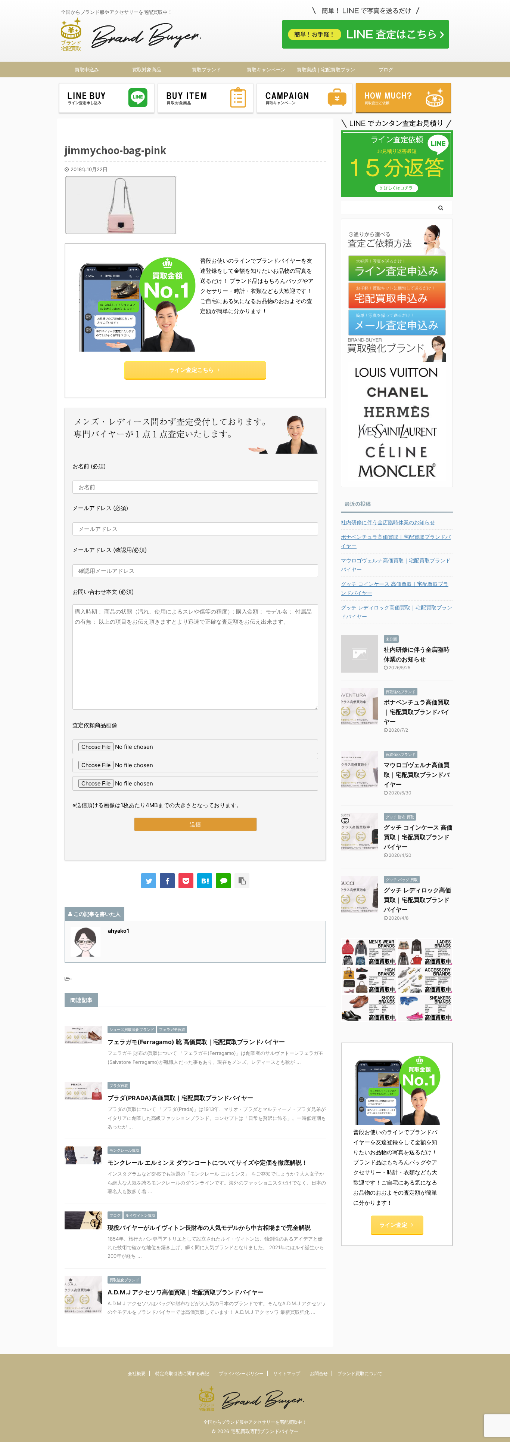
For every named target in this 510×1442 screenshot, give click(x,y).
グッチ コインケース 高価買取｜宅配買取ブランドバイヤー (394, 588)
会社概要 (137, 1373)
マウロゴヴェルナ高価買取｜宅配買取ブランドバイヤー (396, 564)
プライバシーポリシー (241, 1373)
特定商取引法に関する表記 (182, 1373)
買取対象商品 (146, 69)
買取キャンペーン (266, 69)
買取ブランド (206, 69)
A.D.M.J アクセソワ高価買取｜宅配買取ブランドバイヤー (186, 1292)
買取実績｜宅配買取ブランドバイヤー (326, 72)
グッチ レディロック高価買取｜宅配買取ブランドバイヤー (396, 612)
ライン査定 (393, 1224)
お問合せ (319, 1373)
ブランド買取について (360, 1373)
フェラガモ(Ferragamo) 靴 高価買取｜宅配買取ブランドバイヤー (196, 1042)
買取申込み (87, 69)
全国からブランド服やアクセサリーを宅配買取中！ (255, 1422)
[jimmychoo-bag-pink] (204, 880)
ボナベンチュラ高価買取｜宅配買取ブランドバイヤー (396, 541)
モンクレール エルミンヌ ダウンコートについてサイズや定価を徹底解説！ (208, 1162)
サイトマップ (286, 1373)
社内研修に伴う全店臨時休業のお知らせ (388, 522)
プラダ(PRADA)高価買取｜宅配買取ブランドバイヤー (180, 1098)
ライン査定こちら (191, 369)
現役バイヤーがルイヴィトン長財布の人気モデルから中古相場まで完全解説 (209, 1227)
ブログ (386, 69)
